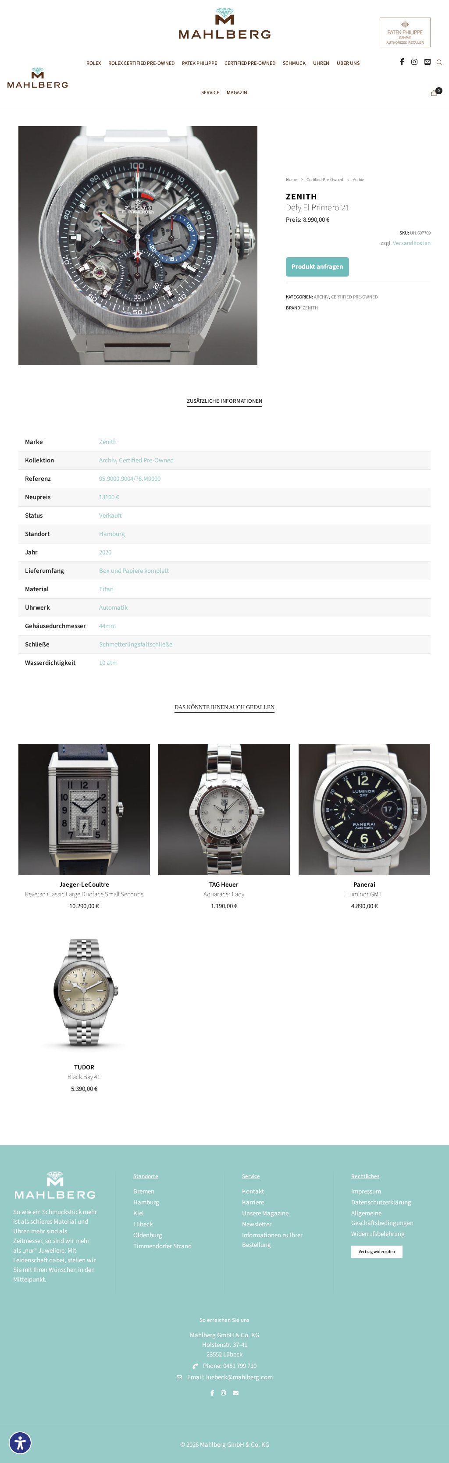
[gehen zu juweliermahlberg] (414, 62)
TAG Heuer (224, 884)
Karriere (253, 1202)
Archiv (358, 180)
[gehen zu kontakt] (427, 62)
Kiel (138, 1213)
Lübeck (143, 1224)
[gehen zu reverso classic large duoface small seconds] (84, 809)
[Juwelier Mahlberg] (224, 34)
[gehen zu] (439, 63)
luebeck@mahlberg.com (239, 1377)
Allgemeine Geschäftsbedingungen (382, 1218)
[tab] (224, 401)
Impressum (366, 1191)
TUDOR (84, 1067)
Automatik (113, 607)
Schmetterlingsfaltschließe (135, 644)
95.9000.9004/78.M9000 (129, 478)
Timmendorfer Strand (162, 1246)
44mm (107, 626)
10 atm (108, 663)
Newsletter (256, 1224)
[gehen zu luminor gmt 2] (364, 809)
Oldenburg (147, 1235)
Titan (106, 589)
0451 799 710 (240, 1366)
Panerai (364, 884)
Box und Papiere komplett (134, 570)
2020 (105, 552)
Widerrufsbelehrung (378, 1234)
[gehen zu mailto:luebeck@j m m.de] (236, 1393)
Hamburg (112, 534)
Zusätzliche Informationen (224, 401)
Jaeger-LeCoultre (84, 884)
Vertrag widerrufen (377, 1252)
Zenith (301, 197)
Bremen (143, 1191)
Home (291, 180)
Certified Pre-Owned (324, 180)
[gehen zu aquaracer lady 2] (224, 809)
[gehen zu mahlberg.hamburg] (402, 62)
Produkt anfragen (317, 266)
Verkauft (110, 515)
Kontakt (253, 1191)
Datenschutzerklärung (381, 1202)
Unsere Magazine (265, 1213)
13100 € (109, 497)
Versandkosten (412, 243)
